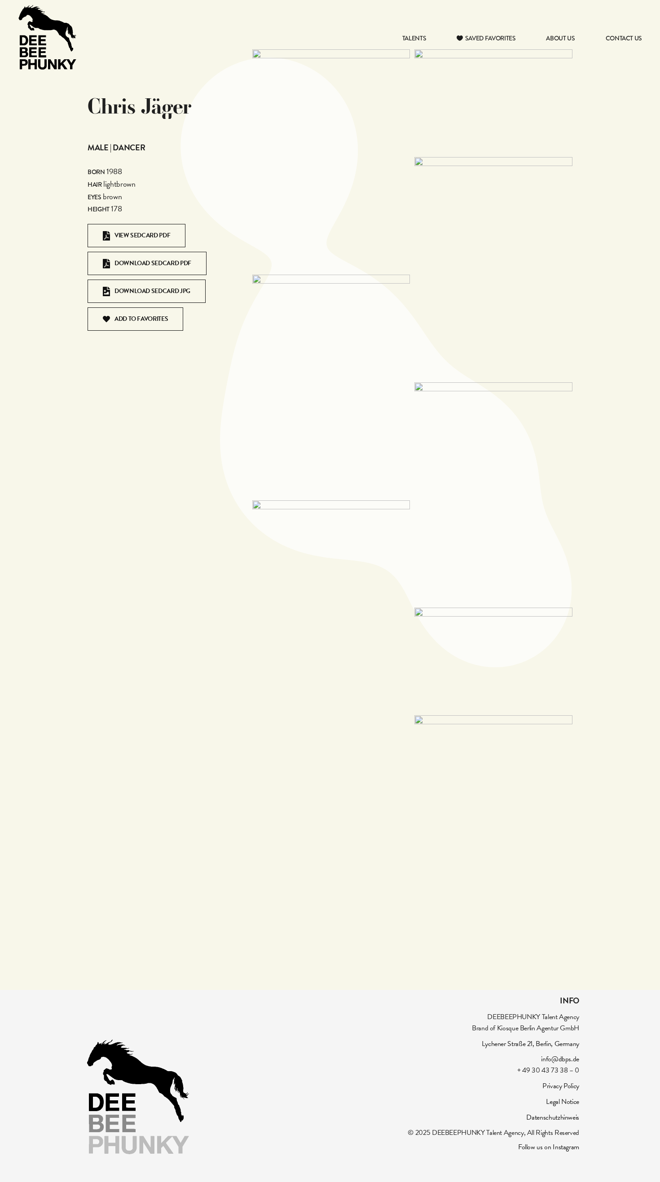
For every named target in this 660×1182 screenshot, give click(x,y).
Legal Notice (562, 1101)
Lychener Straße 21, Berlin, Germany (530, 1043)
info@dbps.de (560, 1059)
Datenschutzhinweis (552, 1117)
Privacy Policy (560, 1086)
